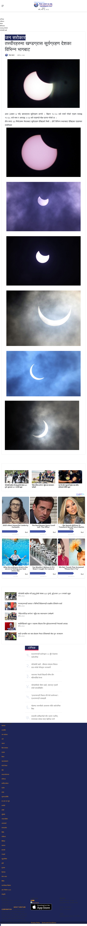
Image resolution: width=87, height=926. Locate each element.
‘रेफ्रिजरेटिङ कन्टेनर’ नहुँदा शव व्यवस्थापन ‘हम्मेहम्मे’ (36, 613)
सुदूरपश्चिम (4, 859)
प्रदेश (3, 788)
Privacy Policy (35, 922)
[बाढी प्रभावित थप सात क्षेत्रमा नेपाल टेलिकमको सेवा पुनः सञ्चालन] (11, 640)
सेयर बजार (4, 876)
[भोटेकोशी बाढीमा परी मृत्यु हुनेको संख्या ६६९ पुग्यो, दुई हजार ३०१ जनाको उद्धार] (17, 483)
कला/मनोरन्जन (5, 774)
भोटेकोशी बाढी (3, 30)
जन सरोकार (15, 37)
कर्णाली (3, 805)
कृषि (3, 863)
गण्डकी (3, 854)
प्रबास (3, 752)
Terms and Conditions (49, 922)
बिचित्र (3, 841)
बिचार (3, 757)
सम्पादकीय (4, 827)
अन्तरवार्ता (4, 823)
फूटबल (3, 867)
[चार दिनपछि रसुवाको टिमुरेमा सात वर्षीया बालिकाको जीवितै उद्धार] (70, 483)
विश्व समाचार (5, 748)
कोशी (3, 810)
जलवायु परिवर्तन (4, 28)
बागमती (3, 850)
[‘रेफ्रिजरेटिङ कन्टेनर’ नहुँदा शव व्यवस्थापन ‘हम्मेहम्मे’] (43, 483)
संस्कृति (3, 894)
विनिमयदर (2, 26)
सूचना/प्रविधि (5, 796)
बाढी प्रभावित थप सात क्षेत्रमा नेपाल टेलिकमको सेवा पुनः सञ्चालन (40, 634)
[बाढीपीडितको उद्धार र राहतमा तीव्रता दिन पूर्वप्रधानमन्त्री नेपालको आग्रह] (11, 630)
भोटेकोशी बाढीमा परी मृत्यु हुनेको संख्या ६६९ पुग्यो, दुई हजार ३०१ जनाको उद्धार (44, 593)
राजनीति (4, 730)
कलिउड (4, 779)
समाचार (3, 725)
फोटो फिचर (4, 765)
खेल (3, 770)
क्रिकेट (3, 872)
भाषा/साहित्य (5, 819)
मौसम (1, 23)
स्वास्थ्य (3, 845)
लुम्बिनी (3, 814)
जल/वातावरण (5, 761)
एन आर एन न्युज (6, 801)
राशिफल (2, 21)
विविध (3, 881)
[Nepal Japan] (43, 4)
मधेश (3, 792)
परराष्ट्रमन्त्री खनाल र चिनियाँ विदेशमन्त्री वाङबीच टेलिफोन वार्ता (40, 603)
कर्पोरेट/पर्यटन (5, 783)
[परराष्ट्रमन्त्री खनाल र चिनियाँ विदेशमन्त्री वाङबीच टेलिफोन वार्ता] (11, 609)
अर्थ (3, 739)
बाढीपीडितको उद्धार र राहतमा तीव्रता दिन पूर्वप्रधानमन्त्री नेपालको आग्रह (43, 624)
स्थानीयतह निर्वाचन (6, 885)
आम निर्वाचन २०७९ (6, 890)
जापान (3, 743)
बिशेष (3, 832)
